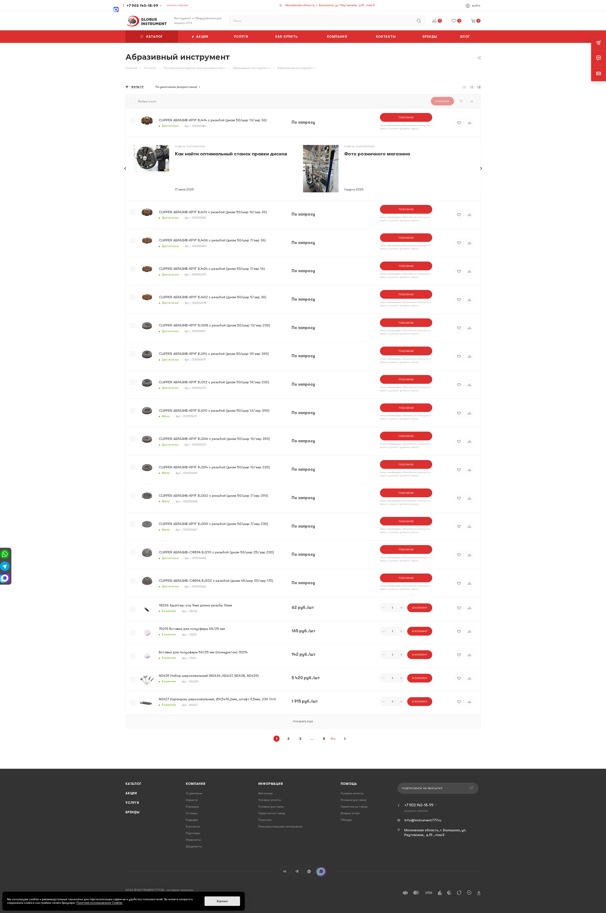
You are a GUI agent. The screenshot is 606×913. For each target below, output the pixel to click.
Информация (270, 784)
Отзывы (191, 813)
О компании (194, 793)
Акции (131, 793)
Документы (194, 846)
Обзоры (346, 820)
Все (333, 738)
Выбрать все (147, 101)
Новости (192, 800)
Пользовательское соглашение (280, 826)
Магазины (265, 793)
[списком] (471, 87)
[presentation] (125, 168)
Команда (192, 806)
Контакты (193, 826)
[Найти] (419, 21)
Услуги (132, 803)
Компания (195, 784)
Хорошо (222, 901)
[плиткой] (464, 87)
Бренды (132, 812)
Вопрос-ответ (350, 813)
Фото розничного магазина (377, 154)
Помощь (349, 784)
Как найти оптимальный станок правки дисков (231, 154)
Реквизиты (193, 839)
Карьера (192, 820)
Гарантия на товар (271, 813)
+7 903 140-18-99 (142, 6)
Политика (265, 820)
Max (321, 871)
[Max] (116, 9)
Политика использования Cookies (99, 902)
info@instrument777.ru (422, 820)
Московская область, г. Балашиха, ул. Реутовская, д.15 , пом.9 (330, 5)
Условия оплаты (269, 800)
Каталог (133, 784)
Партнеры (193, 833)
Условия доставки (271, 806)
